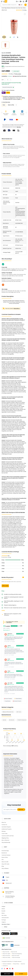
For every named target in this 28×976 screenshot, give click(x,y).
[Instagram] (5, 968)
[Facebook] (3, 968)
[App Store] (5, 934)
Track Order (4, 833)
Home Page (4, 7)
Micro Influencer (5, 840)
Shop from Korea (6, 955)
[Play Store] (14, 934)
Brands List (4, 853)
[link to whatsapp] (10, 37)
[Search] (25, 5)
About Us (4, 822)
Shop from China (15, 955)
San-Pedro (4, 915)
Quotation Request (6, 827)
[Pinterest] (13, 968)
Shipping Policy (5, 838)
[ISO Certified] (14, 945)
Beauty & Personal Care (12, 7)
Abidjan (3, 906)
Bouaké (3, 911)
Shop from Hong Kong (17, 953)
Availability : (4, 76)
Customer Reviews (6, 855)
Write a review (5, 585)
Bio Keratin (5, 720)
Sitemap (4, 831)
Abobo (3, 908)
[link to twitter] (17, 37)
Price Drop (16, 71)
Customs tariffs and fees (8, 835)
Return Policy (5, 857)
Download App (5, 850)
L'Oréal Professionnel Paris (17, 720)
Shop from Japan (6, 953)
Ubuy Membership (6, 842)
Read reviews (6, 630)
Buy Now (19, 127)
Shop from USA (6, 951)
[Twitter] (10, 968)
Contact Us (4, 824)
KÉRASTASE (4, 10)
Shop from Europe (16, 957)
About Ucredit (5, 861)
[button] (17, 1)
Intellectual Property (6, 829)
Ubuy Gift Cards (5, 864)
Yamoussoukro (5, 917)
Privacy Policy (16, 963)
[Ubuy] (5, 1)
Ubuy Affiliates (5, 868)
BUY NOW (21, 973)
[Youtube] (8, 968)
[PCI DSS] (5, 945)
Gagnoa (4, 922)
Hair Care (20, 7)
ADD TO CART (7, 973)
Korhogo (4, 919)
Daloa (3, 913)
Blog (3, 866)
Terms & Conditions (7, 963)
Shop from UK (14, 951)
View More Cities (6, 924)
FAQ (3, 859)
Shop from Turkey (6, 957)
